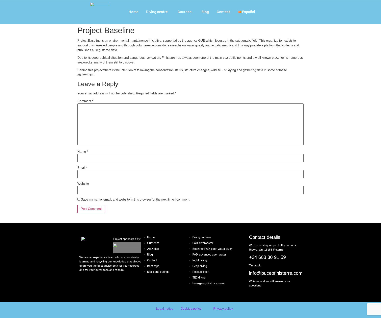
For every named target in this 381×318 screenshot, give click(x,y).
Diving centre (157, 12)
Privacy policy (223, 308)
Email (82, 167)
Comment (85, 101)
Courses (184, 12)
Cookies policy (191, 308)
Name (82, 151)
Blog (205, 12)
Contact (223, 12)
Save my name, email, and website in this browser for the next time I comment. (135, 199)
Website (83, 183)
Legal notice (164, 308)
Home (133, 12)
